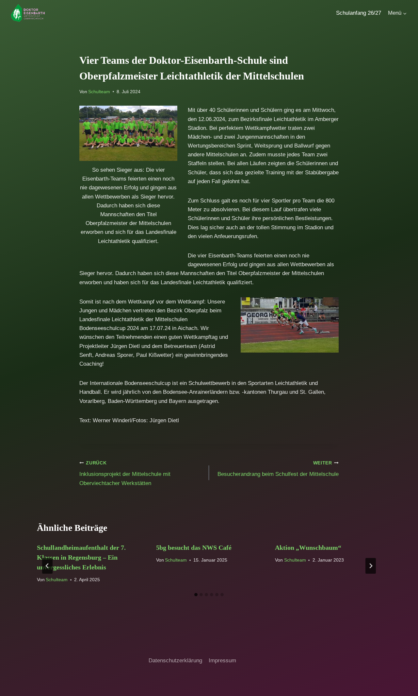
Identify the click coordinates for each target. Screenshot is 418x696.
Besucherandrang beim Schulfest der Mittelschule (278, 469)
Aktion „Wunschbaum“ (308, 547)
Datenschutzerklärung (175, 660)
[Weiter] (370, 566)
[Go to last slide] (47, 566)
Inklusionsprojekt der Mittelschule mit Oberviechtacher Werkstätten (124, 473)
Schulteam (99, 91)
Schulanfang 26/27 (358, 13)
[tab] (196, 594)
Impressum (222, 660)
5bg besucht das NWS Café (194, 547)
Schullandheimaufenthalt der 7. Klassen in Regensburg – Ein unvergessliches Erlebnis (81, 557)
